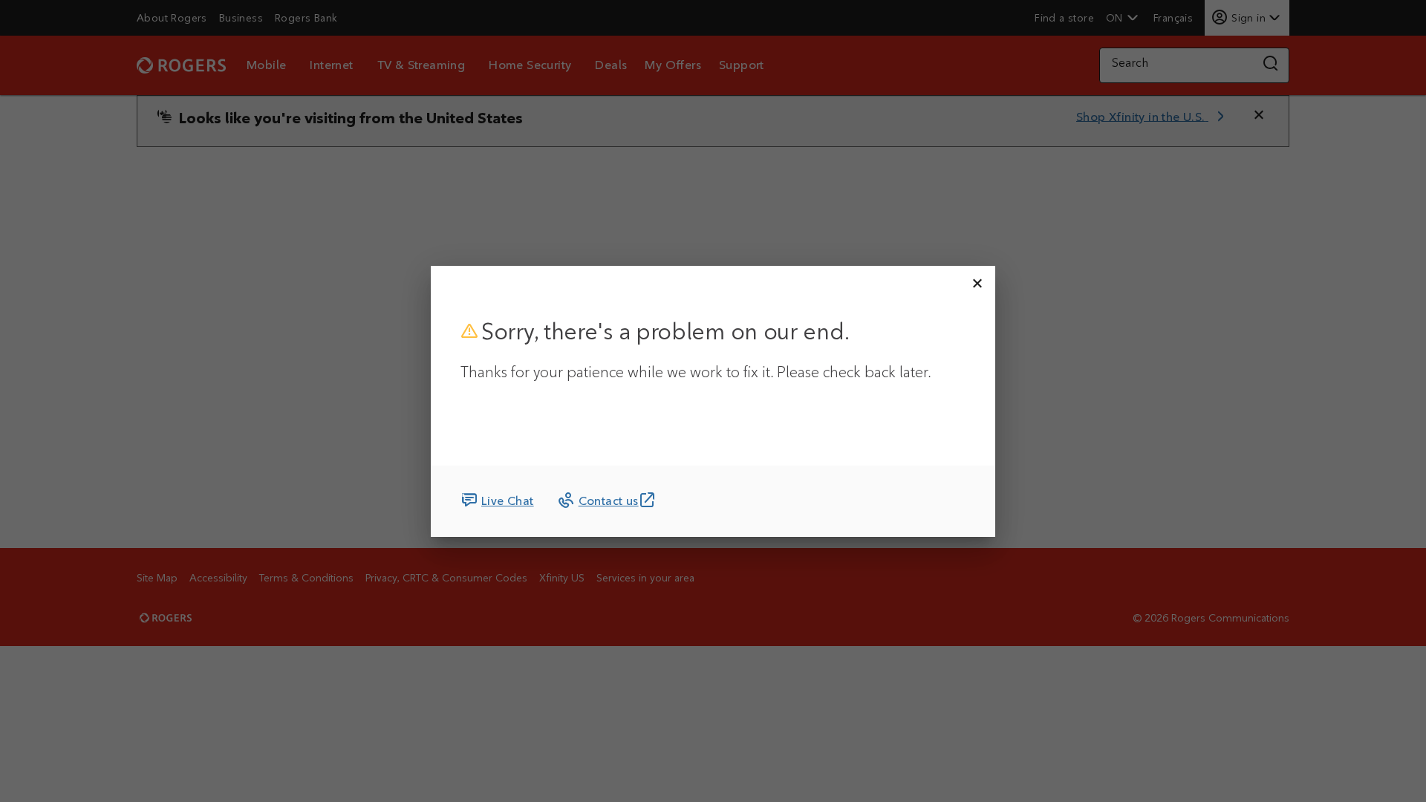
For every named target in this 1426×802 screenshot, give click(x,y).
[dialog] (713, 401)
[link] (497, 501)
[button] (977, 283)
